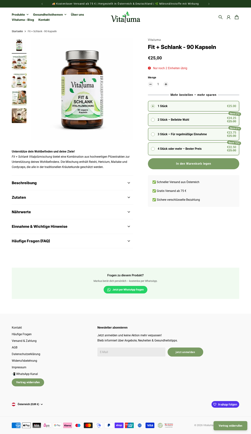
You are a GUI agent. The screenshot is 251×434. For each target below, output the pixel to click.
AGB (14, 347)
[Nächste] (209, 4)
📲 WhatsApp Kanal (25, 374)
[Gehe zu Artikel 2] (19, 62)
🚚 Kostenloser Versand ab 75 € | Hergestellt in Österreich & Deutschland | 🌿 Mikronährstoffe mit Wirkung (125, 3)
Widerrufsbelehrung (24, 360)
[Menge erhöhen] (165, 84)
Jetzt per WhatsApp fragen (128, 289)
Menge (152, 77)
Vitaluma (154, 40)
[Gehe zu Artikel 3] (19, 80)
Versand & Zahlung (24, 341)
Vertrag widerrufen (28, 382)
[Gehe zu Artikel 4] (19, 98)
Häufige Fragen (22, 334)
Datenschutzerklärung (26, 354)
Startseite (17, 31)
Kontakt (17, 327)
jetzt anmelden (185, 352)
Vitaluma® (209, 425)
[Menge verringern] (150, 84)
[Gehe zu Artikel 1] (19, 45)
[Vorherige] (42, 4)
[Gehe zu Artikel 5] (19, 115)
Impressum (19, 367)
